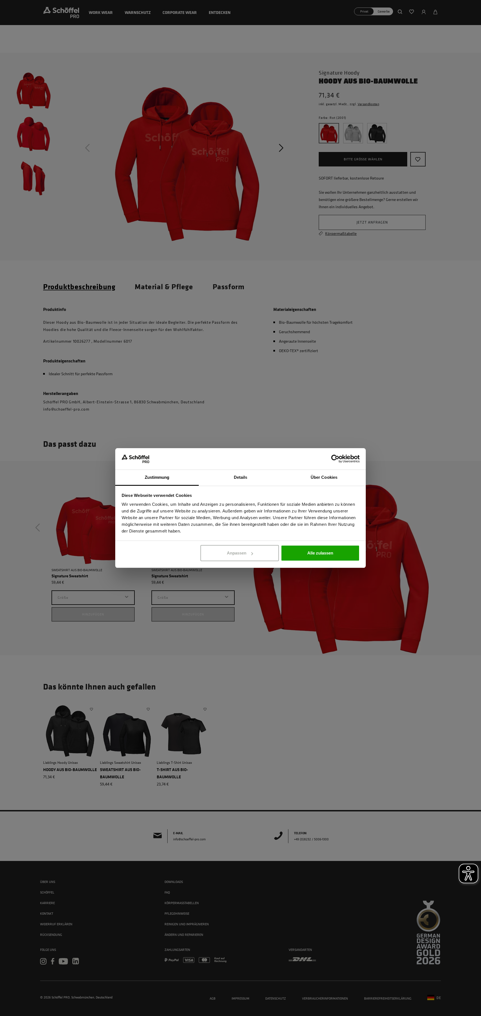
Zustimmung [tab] (157, 477)
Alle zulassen (320, 553)
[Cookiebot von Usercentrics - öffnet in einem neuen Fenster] (335, 459)
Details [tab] (240, 477)
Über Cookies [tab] (324, 477)
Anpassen (236, 553)
